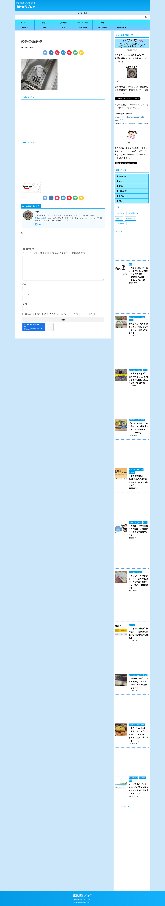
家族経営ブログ (25, 6)
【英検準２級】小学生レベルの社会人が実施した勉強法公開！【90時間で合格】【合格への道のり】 (138, 273)
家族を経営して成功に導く (82, 899)
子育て (44, 23)
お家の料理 (83, 27)
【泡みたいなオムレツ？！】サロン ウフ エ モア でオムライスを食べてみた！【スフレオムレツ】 (138, 734)
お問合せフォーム (121, 27)
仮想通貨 (133, 213)
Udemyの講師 (40, 218)
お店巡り (120, 213)
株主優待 (130, 218)
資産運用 (25, 27)
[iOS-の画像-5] (63, 52)
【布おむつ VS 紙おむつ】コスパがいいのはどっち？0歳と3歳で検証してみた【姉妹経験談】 (138, 581)
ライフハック (102, 27)
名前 (24, 284)
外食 (119, 218)
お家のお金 (63, 23)
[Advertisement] (41, 117)
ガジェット (25, 23)
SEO (121, 23)
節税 (44, 27)
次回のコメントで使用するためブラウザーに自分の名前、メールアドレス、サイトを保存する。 (61, 314)
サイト (25, 304)
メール (25, 294)
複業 (63, 27)
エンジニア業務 (82, 23)
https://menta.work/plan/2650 (134, 123)
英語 (102, 23)
